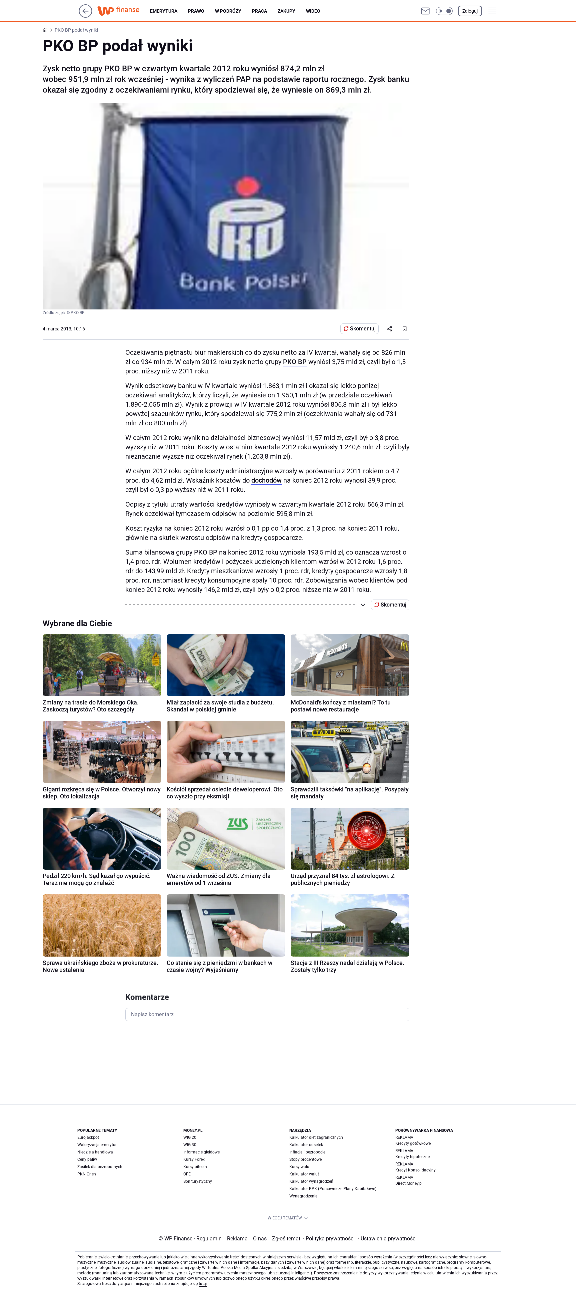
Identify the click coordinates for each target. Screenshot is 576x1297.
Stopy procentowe (305, 1159)
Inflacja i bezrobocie (307, 1152)
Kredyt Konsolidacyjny (415, 1170)
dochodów (266, 480)
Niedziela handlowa (95, 1152)
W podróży (228, 11)
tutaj (203, 1283)
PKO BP (295, 362)
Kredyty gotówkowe (413, 1143)
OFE (187, 1174)
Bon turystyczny (197, 1181)
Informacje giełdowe (201, 1152)
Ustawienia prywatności (387, 1238)
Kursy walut (300, 1166)
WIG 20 (189, 1137)
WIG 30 (189, 1144)
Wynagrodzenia (303, 1196)
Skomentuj (363, 328)
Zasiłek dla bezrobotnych (99, 1166)
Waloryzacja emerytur (97, 1144)
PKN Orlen (86, 1174)
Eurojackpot (88, 1137)
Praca (259, 11)
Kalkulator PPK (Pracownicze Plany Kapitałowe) (332, 1188)
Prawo (196, 11)
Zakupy (286, 11)
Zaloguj (470, 11)
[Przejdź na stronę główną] (85, 16)
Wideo (313, 11)
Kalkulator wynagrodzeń (311, 1181)
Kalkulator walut (304, 1174)
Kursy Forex (194, 1159)
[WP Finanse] (123, 11)
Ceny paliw (87, 1159)
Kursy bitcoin (195, 1166)
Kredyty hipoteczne (412, 1156)
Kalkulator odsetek (306, 1144)
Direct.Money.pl (409, 1183)
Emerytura (163, 11)
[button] (444, 11)
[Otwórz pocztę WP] (425, 11)
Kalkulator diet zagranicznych (316, 1137)
